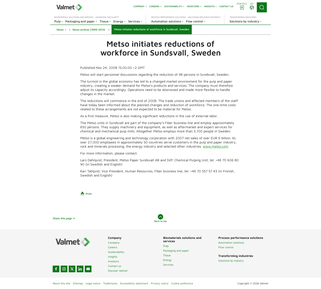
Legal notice (93, 283)
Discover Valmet (118, 270)
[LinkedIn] (80, 269)
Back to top (160, 221)
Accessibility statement (134, 283)
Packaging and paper (176, 250)
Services (168, 264)
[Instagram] (64, 269)
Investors (113, 261)
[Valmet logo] (69, 7)
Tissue (167, 255)
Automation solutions (231, 242)
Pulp (166, 245)
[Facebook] (56, 269)
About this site (61, 283)
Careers (112, 247)
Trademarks (110, 283)
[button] (61, 29)
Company (114, 242)
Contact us (114, 265)
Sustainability (116, 251)
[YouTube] (88, 269)
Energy (167, 259)
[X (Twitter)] (72, 269)
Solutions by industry (231, 260)
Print (89, 193)
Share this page (62, 218)
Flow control (225, 247)
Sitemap (78, 283)
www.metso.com (215, 146)
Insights (112, 256)
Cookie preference (182, 283)
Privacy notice (160, 283)
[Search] (262, 7)
